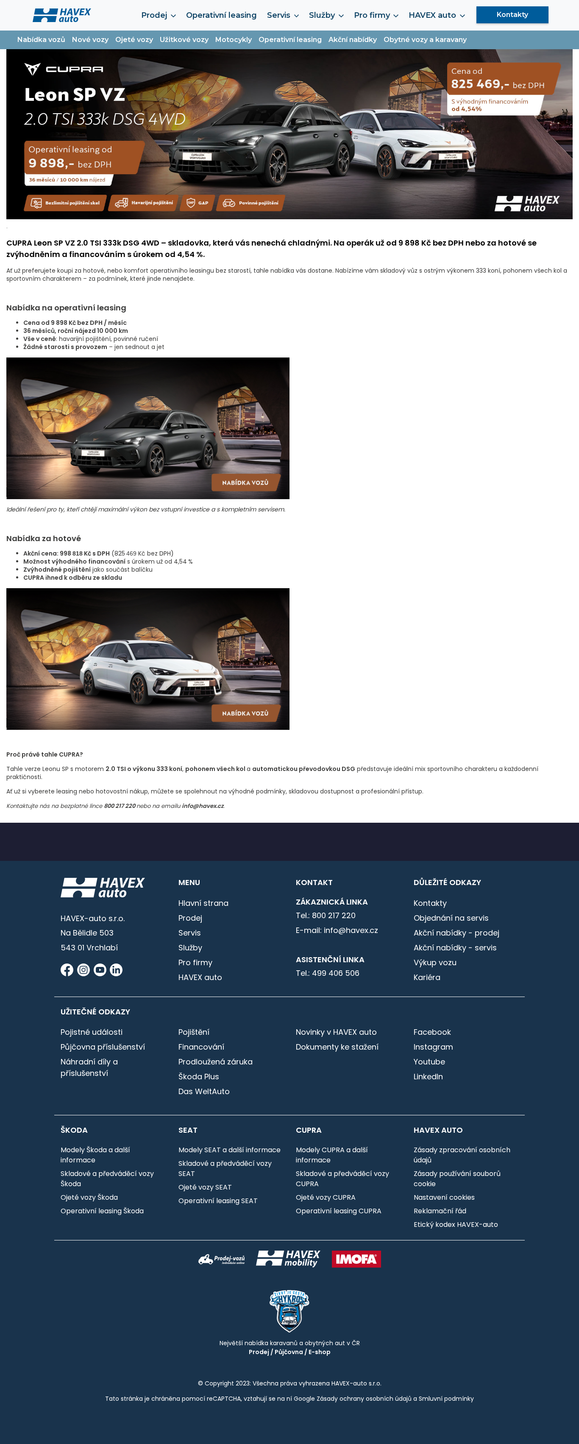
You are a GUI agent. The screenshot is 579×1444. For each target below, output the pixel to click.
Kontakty (512, 15)
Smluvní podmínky (446, 1398)
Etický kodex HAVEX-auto (456, 1224)
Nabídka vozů (41, 40)
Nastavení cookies (444, 1197)
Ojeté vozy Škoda (89, 1197)
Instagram (433, 1047)
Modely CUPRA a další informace (332, 1155)
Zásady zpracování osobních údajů (462, 1155)
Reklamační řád (440, 1211)
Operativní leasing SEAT (218, 1201)
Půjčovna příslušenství (103, 1047)
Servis (189, 932)
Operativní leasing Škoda (102, 1211)
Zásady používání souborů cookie (457, 1179)
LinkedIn (428, 1076)
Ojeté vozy (134, 40)
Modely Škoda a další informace (95, 1155)
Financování (201, 1047)
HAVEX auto (200, 977)
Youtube (429, 1061)
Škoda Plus (198, 1076)
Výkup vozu (435, 962)
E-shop (320, 1352)
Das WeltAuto (204, 1091)
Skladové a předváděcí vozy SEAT (225, 1169)
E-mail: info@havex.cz (337, 930)
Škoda (74, 1130)
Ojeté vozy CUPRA (326, 1197)
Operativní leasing (221, 15)
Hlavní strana (203, 903)
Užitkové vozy (184, 40)
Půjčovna (289, 1352)
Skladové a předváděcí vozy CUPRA (342, 1179)
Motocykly (233, 40)
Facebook (432, 1032)
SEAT (188, 1130)
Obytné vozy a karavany (425, 40)
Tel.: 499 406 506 (327, 973)
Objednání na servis (451, 918)
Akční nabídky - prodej (456, 932)
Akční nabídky (352, 40)
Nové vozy (90, 40)
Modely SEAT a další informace (229, 1150)
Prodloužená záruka (215, 1061)
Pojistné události (91, 1032)
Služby (190, 947)
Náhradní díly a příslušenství (89, 1067)
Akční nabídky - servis (455, 947)
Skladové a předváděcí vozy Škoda (107, 1179)
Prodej (190, 918)
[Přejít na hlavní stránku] (62, 15)
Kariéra (427, 977)
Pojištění (193, 1032)
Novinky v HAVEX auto (336, 1032)
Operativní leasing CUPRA (338, 1211)
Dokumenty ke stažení (337, 1047)
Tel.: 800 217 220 (326, 915)
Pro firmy (195, 962)
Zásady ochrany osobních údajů (364, 1398)
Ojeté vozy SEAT (205, 1187)
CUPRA (309, 1130)
